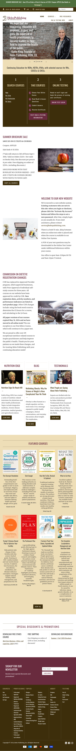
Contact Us (53, 702)
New (7, 92)
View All (38, 606)
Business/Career (30, 695)
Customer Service (54, 705)
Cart (28, 9)
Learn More (6, 417)
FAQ (51, 695)
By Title (8, 95)
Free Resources (65, 16)
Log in (7, 9)
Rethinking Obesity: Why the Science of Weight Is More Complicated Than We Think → (36, 392)
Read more (30, 424)
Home (42, 16)
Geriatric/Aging (41, 702)
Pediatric (40, 716)
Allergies (28, 692)
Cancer (27, 697)
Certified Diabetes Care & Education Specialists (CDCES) (18, 724)
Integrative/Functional (43, 704)
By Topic (8, 101)
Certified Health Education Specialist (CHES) (18, 712)
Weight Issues (41, 721)
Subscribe (47, 673)
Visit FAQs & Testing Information (38, 116)
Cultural (28, 723)
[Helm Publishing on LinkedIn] (66, 743)
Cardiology (28, 700)
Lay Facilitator (17, 737)
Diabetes (40, 692)
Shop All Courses (11, 183)
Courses (51, 16)
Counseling (28, 718)
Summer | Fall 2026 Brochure (61, 638)
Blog (51, 700)
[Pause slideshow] (72, 62)
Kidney (39, 709)
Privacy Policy (53, 707)
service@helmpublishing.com (53, 225)
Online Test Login (40, 9)
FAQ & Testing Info (58, 20)
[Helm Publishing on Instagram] (72, 743)
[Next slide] (46, 62)
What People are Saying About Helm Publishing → (60, 389)
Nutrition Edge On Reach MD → (11, 389)
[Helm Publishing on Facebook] (69, 743)
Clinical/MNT (29, 716)
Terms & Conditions (54, 710)
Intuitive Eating (41, 707)
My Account (65, 699)
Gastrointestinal (42, 699)
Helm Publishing (19, 742)
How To (64, 692)
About (71, 20)
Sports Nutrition (41, 719)
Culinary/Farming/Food (31, 720)
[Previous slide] (30, 62)
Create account (16, 9)
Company (52, 692)
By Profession (10, 98)
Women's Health (42, 724)
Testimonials (53, 697)
